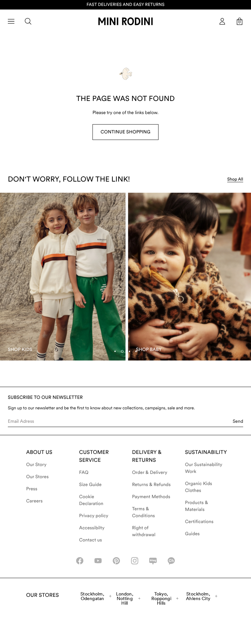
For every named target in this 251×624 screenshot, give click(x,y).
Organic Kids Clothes (198, 487)
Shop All (235, 179)
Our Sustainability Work (203, 468)
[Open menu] (11, 21)
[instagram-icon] (135, 561)
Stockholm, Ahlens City (198, 596)
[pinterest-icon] (116, 561)
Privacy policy (94, 515)
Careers (34, 501)
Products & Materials (196, 506)
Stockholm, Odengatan (92, 596)
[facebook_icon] (80, 561)
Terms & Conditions (143, 512)
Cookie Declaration (91, 500)
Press (31, 489)
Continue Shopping (125, 132)
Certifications (199, 521)
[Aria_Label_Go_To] (63, 277)
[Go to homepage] (125, 21)
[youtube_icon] (98, 561)
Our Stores (37, 476)
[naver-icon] (153, 561)
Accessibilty (92, 528)
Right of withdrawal (144, 531)
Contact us (90, 540)
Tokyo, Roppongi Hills (161, 598)
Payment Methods (151, 496)
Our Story (36, 464)
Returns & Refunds (151, 484)
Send (238, 421)
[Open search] (28, 21)
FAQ (84, 472)
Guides (192, 533)
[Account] (222, 21)
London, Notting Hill (124, 598)
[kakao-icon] (171, 561)
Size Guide (90, 484)
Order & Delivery (149, 472)
